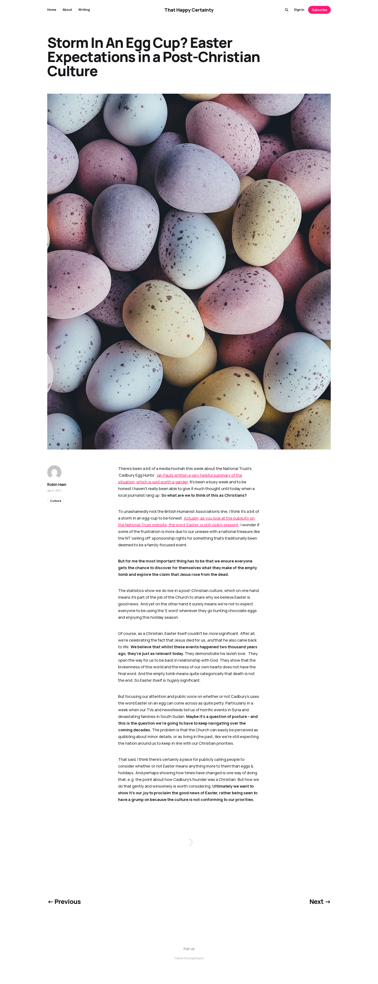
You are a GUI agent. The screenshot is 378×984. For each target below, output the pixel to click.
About (67, 9)
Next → (320, 901)
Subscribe (319, 10)
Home (51, 9)
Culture (55, 501)
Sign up (189, 948)
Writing (84, 9)
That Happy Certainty (188, 9)
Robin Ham (56, 484)
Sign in (299, 9)
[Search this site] (287, 10)
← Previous (64, 901)
